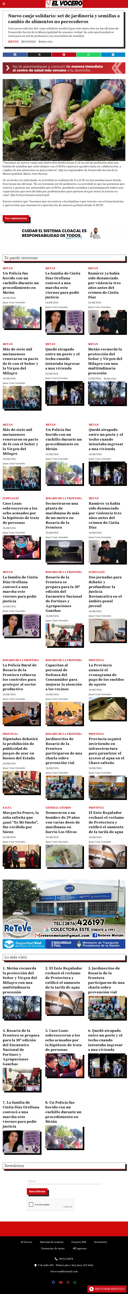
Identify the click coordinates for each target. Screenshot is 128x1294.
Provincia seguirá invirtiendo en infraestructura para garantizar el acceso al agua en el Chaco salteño (106, 751)
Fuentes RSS (78, 1242)
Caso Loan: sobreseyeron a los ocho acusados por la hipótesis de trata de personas (21, 513)
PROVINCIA (96, 660)
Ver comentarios (16, 218)
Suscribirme (37, 1191)
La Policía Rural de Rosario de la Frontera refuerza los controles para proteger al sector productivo (20, 677)
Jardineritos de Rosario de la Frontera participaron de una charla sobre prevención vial (64, 751)
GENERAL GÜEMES (58, 807)
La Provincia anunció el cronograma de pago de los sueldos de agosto (106, 675)
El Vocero (26, 1242)
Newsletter (14, 1166)
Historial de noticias (52, 1242)
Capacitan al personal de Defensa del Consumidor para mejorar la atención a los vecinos (64, 677)
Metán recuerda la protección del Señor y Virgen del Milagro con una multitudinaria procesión (105, 361)
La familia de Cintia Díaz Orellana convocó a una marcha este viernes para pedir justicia (62, 285)
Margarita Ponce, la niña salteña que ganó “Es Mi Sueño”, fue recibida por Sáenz (21, 822)
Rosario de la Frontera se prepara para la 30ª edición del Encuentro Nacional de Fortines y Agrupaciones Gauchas (64, 594)
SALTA (7, 807)
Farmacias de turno (52, 1248)
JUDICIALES (11, 498)
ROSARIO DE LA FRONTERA (64, 498)
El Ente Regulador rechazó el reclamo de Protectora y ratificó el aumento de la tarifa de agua (106, 822)
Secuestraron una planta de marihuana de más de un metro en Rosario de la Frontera (62, 515)
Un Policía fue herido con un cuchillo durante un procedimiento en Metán (21, 283)
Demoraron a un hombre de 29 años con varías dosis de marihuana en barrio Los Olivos (63, 822)
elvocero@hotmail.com (64, 1271)
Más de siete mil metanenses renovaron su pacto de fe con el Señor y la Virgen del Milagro (20, 361)
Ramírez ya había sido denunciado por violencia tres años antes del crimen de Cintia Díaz (104, 285)
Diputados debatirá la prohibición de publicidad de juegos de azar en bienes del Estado (20, 748)
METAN (13, 41)
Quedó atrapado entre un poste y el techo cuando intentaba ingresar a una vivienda (62, 359)
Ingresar (81, 1248)
